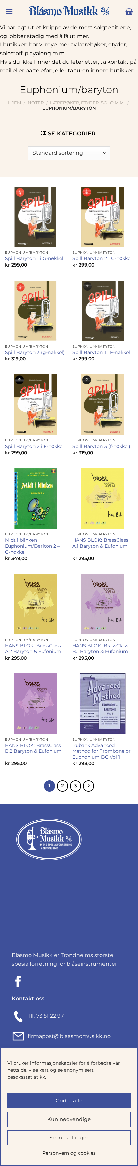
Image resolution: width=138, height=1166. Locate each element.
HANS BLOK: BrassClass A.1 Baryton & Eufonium (100, 543)
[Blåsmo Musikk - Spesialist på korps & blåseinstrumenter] (69, 12)
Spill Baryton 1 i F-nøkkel (101, 352)
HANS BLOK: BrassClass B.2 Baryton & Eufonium (33, 748)
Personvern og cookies (69, 1153)
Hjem (14, 102)
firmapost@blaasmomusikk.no (68, 1036)
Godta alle (69, 1100)
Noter (36, 102)
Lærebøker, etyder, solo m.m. (87, 102)
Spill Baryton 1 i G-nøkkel (34, 258)
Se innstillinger (68, 1137)
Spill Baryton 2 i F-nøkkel (34, 446)
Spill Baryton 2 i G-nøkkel (102, 258)
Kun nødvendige (69, 1119)
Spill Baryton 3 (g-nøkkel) (35, 352)
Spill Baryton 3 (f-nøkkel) (101, 446)
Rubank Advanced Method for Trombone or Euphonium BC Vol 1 (101, 751)
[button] (9, 11)
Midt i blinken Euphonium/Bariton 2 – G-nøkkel (32, 545)
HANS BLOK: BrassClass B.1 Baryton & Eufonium (100, 648)
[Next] (88, 786)
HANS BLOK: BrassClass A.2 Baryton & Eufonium (33, 648)
